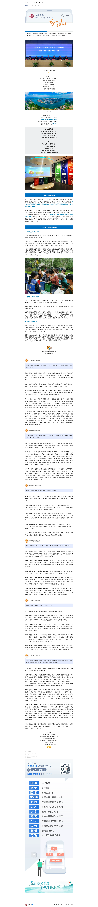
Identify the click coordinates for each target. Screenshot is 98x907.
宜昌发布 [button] (27, 5)
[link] (30, 904)
